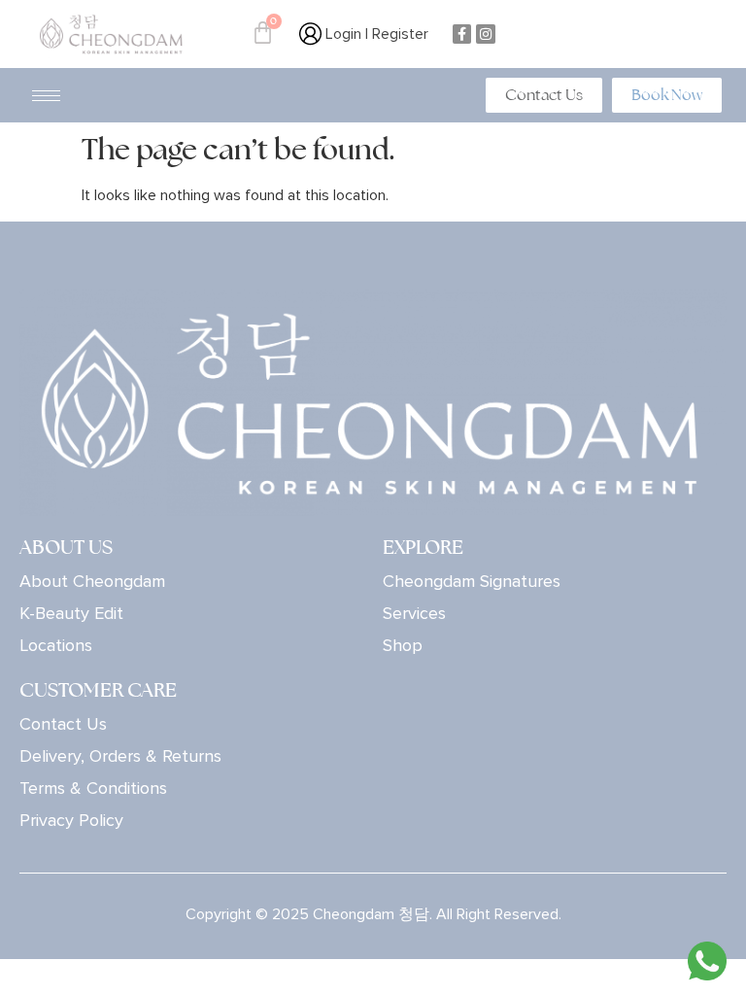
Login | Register (375, 34)
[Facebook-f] (462, 34)
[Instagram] (485, 34)
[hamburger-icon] (46, 96)
